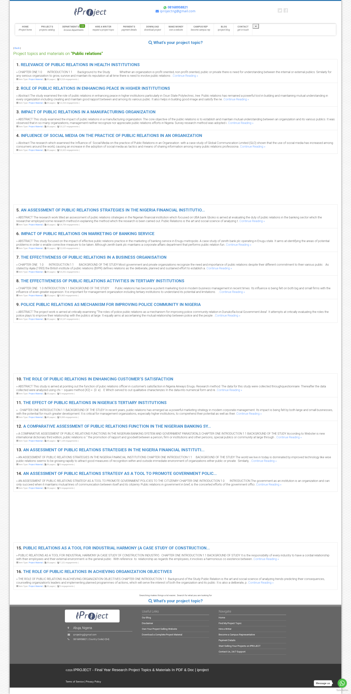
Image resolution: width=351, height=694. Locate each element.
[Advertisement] (123, 179)
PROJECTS (47, 28)
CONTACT (243, 28)
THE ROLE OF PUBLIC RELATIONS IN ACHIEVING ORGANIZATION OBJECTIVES (97, 571)
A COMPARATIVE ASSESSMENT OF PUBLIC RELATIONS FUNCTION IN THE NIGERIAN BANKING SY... (117, 426)
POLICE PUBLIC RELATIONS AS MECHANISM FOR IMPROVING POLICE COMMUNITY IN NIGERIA (111, 304)
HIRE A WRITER (103, 28)
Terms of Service (75, 681)
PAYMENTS (129, 28)
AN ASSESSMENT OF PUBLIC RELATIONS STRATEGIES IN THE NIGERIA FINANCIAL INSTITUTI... (114, 449)
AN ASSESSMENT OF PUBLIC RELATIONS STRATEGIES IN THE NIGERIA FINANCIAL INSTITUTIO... (113, 210)
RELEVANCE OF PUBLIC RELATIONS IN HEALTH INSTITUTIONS (80, 64)
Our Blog (146, 617)
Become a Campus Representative (237, 634)
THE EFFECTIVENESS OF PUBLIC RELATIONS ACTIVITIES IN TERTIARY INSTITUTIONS (102, 280)
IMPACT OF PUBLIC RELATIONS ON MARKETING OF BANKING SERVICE (87, 233)
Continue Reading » (185, 75)
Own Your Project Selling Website (159, 629)
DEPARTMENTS (73, 28)
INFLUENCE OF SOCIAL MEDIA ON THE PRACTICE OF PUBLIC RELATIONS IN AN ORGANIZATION (111, 135)
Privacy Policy (93, 681)
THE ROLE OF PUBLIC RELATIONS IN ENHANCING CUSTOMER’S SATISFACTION (98, 379)
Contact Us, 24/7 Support (232, 651)
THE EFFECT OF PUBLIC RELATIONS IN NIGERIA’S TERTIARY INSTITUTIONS (95, 402)
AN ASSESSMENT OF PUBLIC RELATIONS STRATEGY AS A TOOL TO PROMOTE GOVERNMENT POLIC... (120, 473)
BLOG (224, 28)
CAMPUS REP (200, 28)
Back (17, 48)
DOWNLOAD (152, 28)
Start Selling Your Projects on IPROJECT (240, 646)
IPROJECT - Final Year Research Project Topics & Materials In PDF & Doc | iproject (141, 670)
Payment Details (227, 640)
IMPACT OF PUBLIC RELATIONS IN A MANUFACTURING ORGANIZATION (88, 111)
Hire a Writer (225, 629)
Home (222, 617)
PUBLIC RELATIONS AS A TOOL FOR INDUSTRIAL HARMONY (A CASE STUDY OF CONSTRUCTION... (116, 548)
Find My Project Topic (230, 623)
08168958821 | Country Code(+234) (91, 639)
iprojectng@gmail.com (85, 634)
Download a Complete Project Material (162, 634)
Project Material (35, 79)
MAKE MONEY (176, 28)
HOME (25, 28)
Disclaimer (147, 623)
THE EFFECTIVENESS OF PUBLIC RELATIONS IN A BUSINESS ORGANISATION (94, 257)
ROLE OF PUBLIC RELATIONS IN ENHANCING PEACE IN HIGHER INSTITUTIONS (95, 88)
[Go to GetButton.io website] (342, 690)
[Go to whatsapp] (342, 683)
